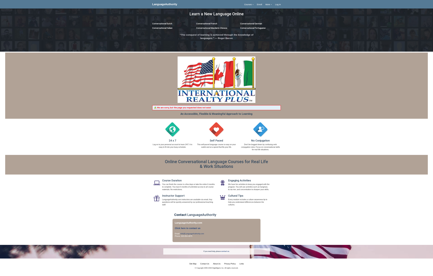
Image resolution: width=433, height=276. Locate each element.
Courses (248, 4)
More (268, 4)
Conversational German (251, 23)
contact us (225, 251)
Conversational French (206, 23)
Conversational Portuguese (253, 28)
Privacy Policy (230, 264)
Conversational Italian (162, 28)
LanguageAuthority (164, 4)
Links (242, 264)
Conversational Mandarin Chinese (211, 28)
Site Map (192, 264)
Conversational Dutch (162, 23)
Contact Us (204, 264)
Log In (278, 4)
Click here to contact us (187, 228)
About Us (216, 264)
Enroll (259, 4)
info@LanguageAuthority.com (192, 234)
